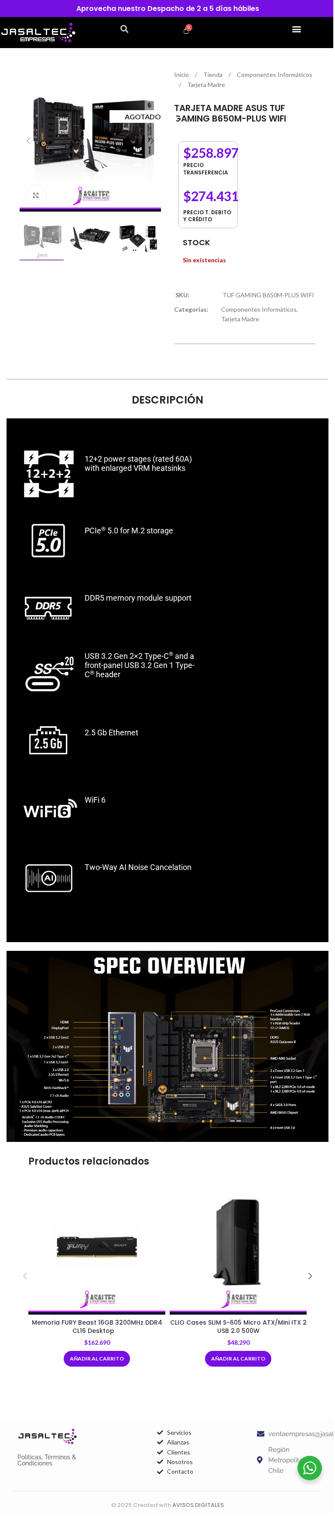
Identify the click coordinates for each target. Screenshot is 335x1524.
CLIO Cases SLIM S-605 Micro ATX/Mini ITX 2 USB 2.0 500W (238, 1327)
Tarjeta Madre (206, 84)
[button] (124, 28)
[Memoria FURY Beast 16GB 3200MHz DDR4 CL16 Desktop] (96, 1246)
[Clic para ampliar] (36, 195)
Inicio (182, 74)
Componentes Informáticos (274, 74)
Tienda (213, 74)
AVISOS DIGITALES (198, 1505)
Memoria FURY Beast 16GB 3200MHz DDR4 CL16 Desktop (97, 1327)
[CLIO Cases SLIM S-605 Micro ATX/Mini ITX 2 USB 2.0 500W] (238, 1246)
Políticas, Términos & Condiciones (46, 1460)
